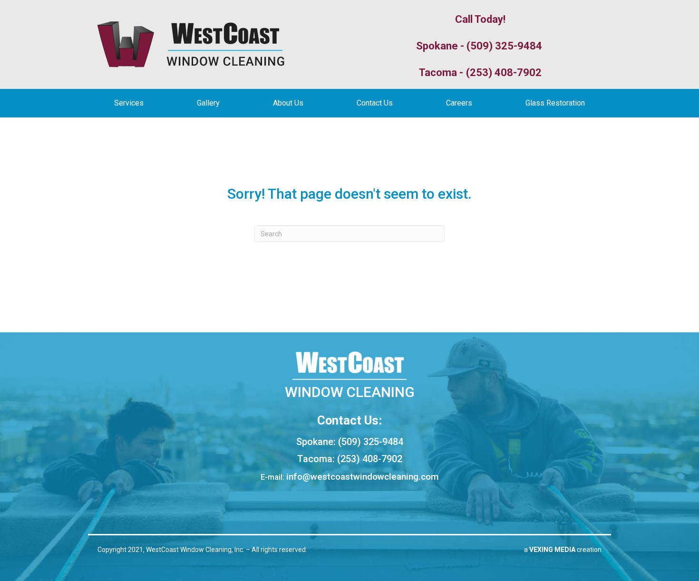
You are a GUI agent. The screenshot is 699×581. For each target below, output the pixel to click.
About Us (288, 102)
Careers (459, 102)
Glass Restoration (555, 102)
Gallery (208, 102)
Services (129, 102)
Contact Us (375, 102)
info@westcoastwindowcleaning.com (362, 476)
